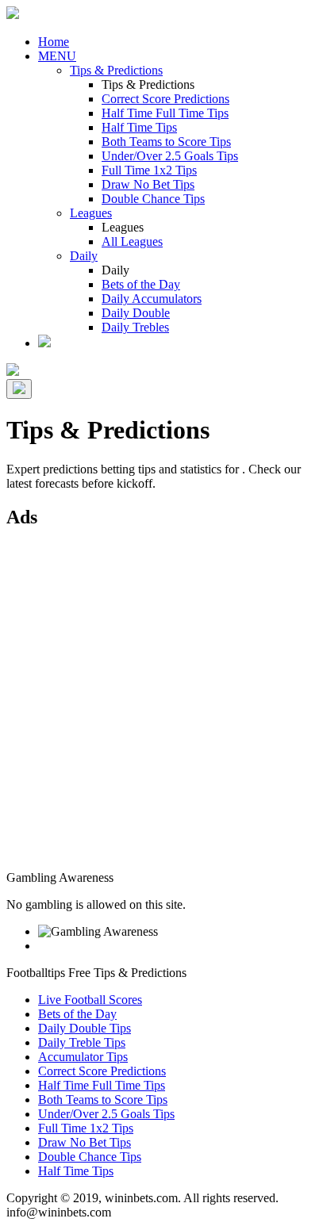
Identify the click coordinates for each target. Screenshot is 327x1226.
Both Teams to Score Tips (166, 141)
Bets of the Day (141, 284)
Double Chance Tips (153, 198)
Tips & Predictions (116, 70)
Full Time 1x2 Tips (149, 170)
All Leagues (132, 241)
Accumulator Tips (83, 1056)
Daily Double (136, 313)
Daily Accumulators (152, 298)
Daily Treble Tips (81, 1042)
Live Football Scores (90, 999)
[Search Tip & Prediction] (44, 343)
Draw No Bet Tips (148, 184)
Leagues (91, 213)
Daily (84, 255)
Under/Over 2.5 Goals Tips (170, 156)
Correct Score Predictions (165, 98)
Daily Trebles (135, 327)
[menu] (19, 389)
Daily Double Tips (84, 1028)
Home (53, 41)
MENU (57, 56)
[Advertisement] (163, 707)
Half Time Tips (139, 127)
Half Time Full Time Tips (165, 113)
